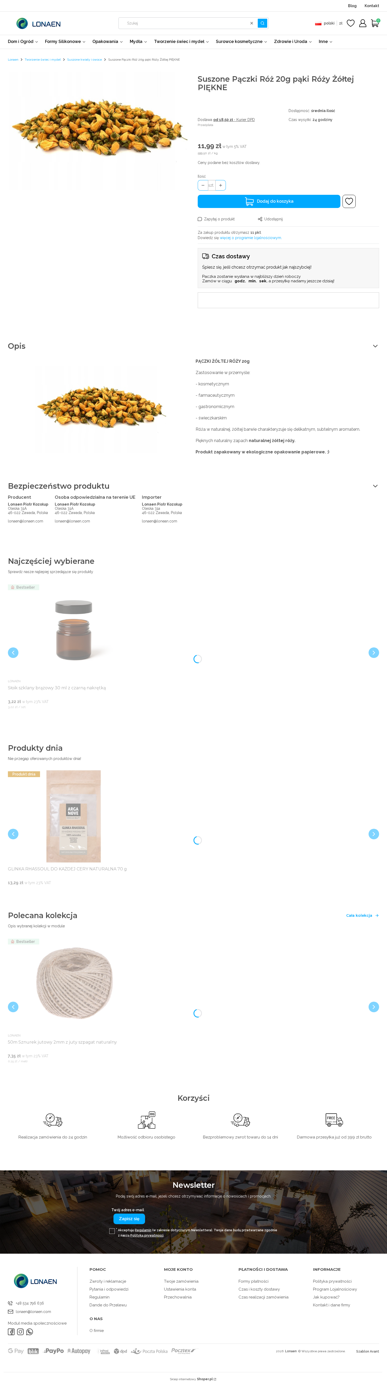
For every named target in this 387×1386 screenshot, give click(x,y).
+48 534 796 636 (30, 1303)
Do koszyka (67, 717)
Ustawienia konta (180, 1289)
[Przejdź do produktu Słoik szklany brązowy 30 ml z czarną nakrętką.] (74, 629)
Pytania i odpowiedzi (109, 1289)
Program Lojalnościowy (335, 1289)
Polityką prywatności (146, 1235)
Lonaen (13, 59)
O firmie (97, 1330)
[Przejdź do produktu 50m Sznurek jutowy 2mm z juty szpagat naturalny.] (74, 984)
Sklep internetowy (191, 1379)
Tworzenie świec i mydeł (43, 59)
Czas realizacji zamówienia (264, 1297)
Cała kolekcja (359, 915)
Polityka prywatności (332, 1281)
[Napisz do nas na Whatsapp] (29, 1332)
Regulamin (143, 1230)
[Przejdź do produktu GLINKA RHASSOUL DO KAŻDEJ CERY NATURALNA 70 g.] (74, 816)
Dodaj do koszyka (275, 201)
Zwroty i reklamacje (108, 1281)
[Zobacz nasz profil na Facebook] (11, 1332)
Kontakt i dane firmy (331, 1305)
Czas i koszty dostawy (259, 1289)
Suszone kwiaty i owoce (84, 59)
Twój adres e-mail (127, 1210)
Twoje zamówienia (181, 1281)
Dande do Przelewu (108, 1305)
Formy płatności (254, 1281)
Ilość (202, 176)
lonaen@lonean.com (159, 521)
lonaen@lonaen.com (25, 521)
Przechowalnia (178, 1297)
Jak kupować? (326, 1297)
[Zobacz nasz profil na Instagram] (20, 1332)
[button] (262, 23)
